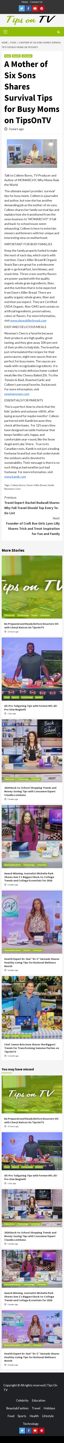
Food (7, 56)
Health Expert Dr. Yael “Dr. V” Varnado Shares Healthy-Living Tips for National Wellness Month (31, 962)
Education (9, 615)
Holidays (49, 1408)
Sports (15, 697)
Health (16, 56)
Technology (23, 615)
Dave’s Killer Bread (36, 485)
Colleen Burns (18, 485)
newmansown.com (16, 394)
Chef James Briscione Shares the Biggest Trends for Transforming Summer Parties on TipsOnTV (31, 1048)
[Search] (58, 32)
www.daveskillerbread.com (28, 320)
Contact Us (36, 1)
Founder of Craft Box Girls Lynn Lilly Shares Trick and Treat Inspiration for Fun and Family (33, 526)
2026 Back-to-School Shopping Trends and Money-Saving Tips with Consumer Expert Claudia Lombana (30, 791)
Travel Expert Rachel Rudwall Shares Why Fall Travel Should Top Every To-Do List (32, 505)
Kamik (50, 485)
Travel (34, 615)
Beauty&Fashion (12, 864)
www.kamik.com (15, 476)
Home (25, 1)
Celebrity (22, 1400)
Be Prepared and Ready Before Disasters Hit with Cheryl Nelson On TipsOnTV (31, 625)
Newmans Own (12, 488)
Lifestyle (27, 56)
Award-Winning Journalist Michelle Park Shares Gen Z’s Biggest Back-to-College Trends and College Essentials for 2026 (29, 877)
